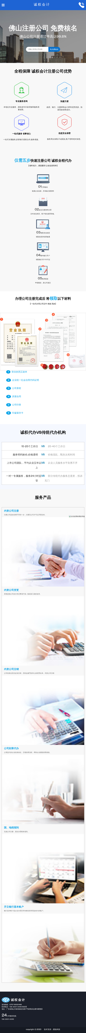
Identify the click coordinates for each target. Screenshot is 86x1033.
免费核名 (55, 49)
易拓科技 (56, 1029)
